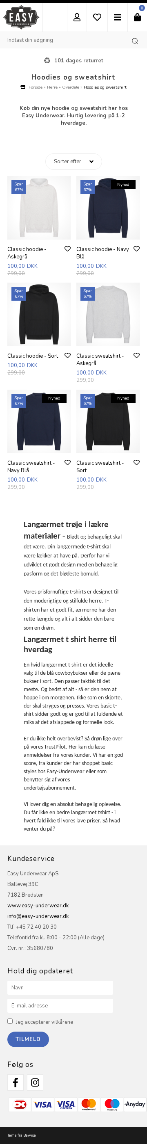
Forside (35, 87)
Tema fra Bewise (21, 1135)
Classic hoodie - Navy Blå (102, 253)
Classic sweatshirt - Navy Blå (31, 466)
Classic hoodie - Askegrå (27, 253)
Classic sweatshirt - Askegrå (100, 359)
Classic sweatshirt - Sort (100, 466)
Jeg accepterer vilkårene (44, 1022)
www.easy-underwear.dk (38, 905)
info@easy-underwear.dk (38, 916)
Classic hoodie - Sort (32, 356)
